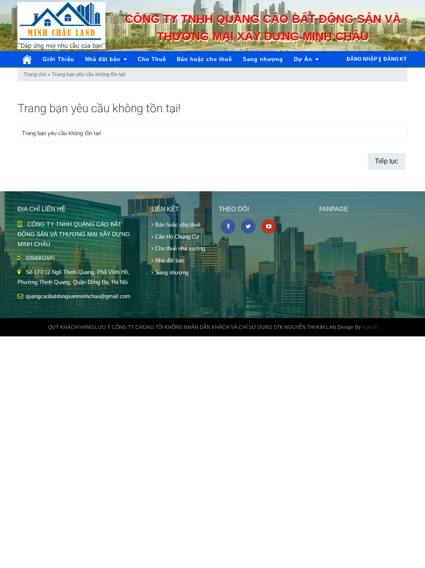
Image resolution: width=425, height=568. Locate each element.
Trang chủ (35, 74)
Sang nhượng (263, 59)
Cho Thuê (152, 59)
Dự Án (304, 59)
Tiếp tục (386, 161)
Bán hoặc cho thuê (204, 59)
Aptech (369, 327)
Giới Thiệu (58, 59)
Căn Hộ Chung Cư (176, 237)
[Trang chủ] (27, 59)
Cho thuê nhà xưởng (179, 248)
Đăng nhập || (364, 59)
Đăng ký (395, 59)
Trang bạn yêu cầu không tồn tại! (89, 74)
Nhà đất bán (103, 59)
